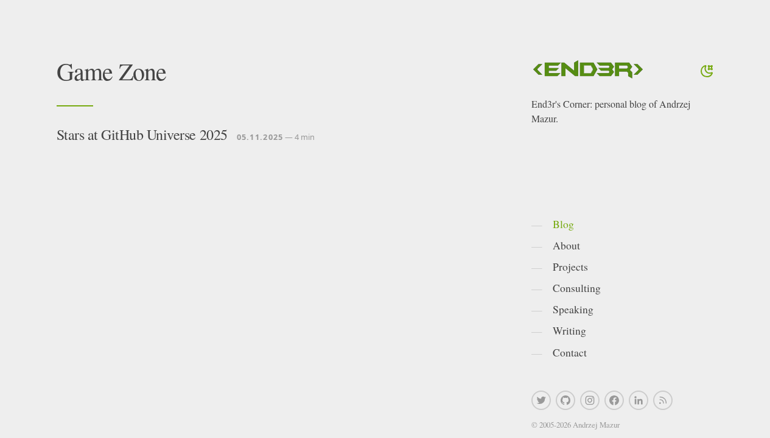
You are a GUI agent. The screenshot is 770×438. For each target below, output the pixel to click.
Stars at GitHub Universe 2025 (142, 134)
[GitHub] (565, 400)
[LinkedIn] (638, 400)
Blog (563, 224)
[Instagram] (590, 400)
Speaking (573, 309)
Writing (569, 330)
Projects (570, 266)
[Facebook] (614, 400)
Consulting (577, 287)
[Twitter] (541, 400)
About (566, 245)
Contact (570, 352)
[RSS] (663, 400)
